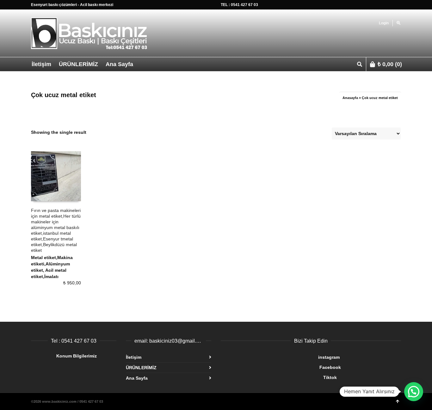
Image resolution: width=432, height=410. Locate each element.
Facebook (281, 367)
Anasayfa (350, 98)
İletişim (133, 357)
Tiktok (279, 377)
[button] (413, 391)
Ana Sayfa (137, 378)
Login (384, 23)
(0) (390, 64)
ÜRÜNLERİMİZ (141, 367)
